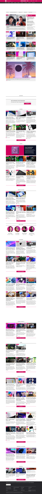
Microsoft (26, 2)
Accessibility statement (8, 488)
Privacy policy (22, 487)
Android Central (23, 490)
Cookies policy (30, 487)
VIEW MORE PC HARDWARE (21, 271)
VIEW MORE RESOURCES (21, 479)
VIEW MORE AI (20, 406)
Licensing (22, 488)
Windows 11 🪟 (20, 12)
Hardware (22, 2)
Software (29, 2)
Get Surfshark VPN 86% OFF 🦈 (13, 12)
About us (29, 488)
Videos (12, 2)
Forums (7, 490)
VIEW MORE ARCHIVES (20, 185)
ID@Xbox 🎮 (25, 12)
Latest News (30, 15)
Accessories (33, 2)
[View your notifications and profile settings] (33, 1)
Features (9, 2)
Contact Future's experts (16, 487)
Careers (14, 488)
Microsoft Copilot (8, 378)
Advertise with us (15, 490)
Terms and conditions (8, 487)
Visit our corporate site (31, 482)
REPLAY (18, 2)
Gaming (15, 2)
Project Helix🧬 (30, 12)
